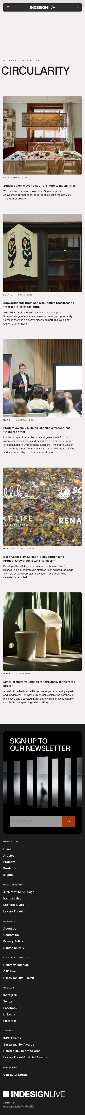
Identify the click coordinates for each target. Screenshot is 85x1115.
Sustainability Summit (18, 978)
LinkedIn (9, 1014)
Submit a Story (13, 948)
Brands (8, 875)
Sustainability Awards (18, 1044)
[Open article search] (77, 7)
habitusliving (12, 898)
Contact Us (11, 935)
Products (9, 868)
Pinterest (9, 1021)
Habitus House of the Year (21, 1051)
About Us (9, 928)
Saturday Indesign (16, 965)
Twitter (8, 1001)
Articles (8, 855)
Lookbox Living (14, 905)
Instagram (10, 995)
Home (7, 849)
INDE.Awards (12, 1038)
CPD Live (9, 971)
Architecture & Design (18, 892)
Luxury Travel (13, 911)
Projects (9, 862)
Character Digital (15, 1074)
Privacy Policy (13, 941)
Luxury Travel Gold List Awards (25, 1057)
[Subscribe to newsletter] (68, 821)
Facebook (10, 1008)
